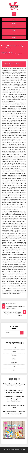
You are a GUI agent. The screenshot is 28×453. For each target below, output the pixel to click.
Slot (14, 34)
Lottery (14, 37)
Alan (5, 63)
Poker (14, 30)
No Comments (8, 65)
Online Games (14, 362)
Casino (14, 23)
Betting (14, 20)
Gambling (14, 27)
